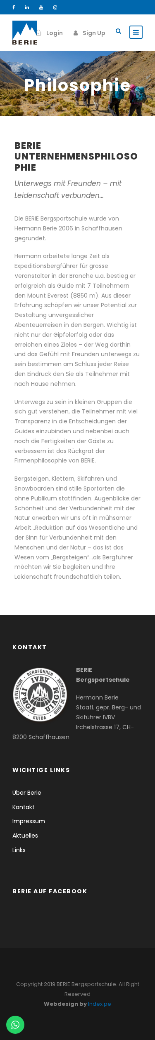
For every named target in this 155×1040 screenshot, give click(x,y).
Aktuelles (25, 835)
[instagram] (55, 7)
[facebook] (13, 7)
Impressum (28, 821)
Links (19, 850)
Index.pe (99, 1004)
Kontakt (23, 807)
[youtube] (41, 7)
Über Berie (26, 793)
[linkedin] (27, 7)
